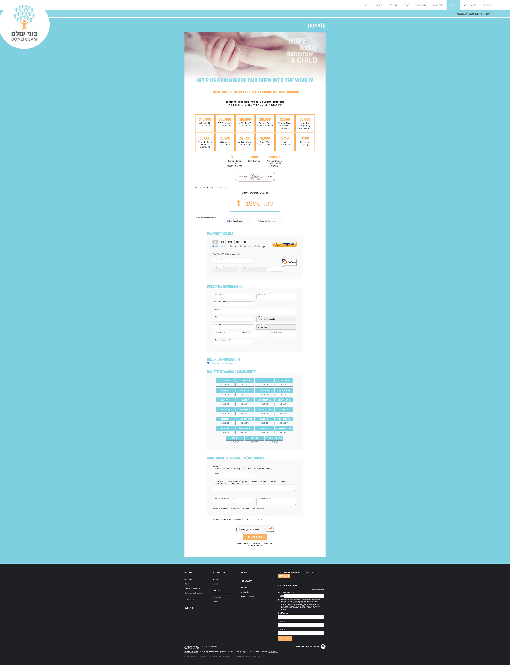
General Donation (222, 469)
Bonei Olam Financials (226, 656)
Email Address (283, 613)
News (244, 573)
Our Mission (188, 579)
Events (188, 608)
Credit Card (221, 247)
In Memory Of (237, 469)
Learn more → (273, 652)
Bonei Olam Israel (247, 597)
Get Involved (217, 597)
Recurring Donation (267, 221)
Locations (244, 588)
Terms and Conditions (253, 656)
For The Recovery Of (266, 469)
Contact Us (245, 592)
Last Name (281, 629)
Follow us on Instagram (308, 646)
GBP (238, 242)
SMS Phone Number (286, 592)
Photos (215, 579)
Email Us (284, 576)
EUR (230, 242)
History (187, 584)
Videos (215, 584)
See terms (289, 609)
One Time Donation (236, 221)
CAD (222, 242)
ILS (245, 242)
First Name (281, 621)
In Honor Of (250, 469)
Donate (215, 602)
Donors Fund (248, 247)
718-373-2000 (485, 13)
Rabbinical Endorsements (193, 593)
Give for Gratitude (191, 652)
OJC (235, 247)
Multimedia (219, 573)
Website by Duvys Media (209, 656)
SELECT (225, 385)
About (188, 573)
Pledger (262, 247)
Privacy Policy (239, 656)
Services (189, 600)
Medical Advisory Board (192, 588)
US (215, 242)
